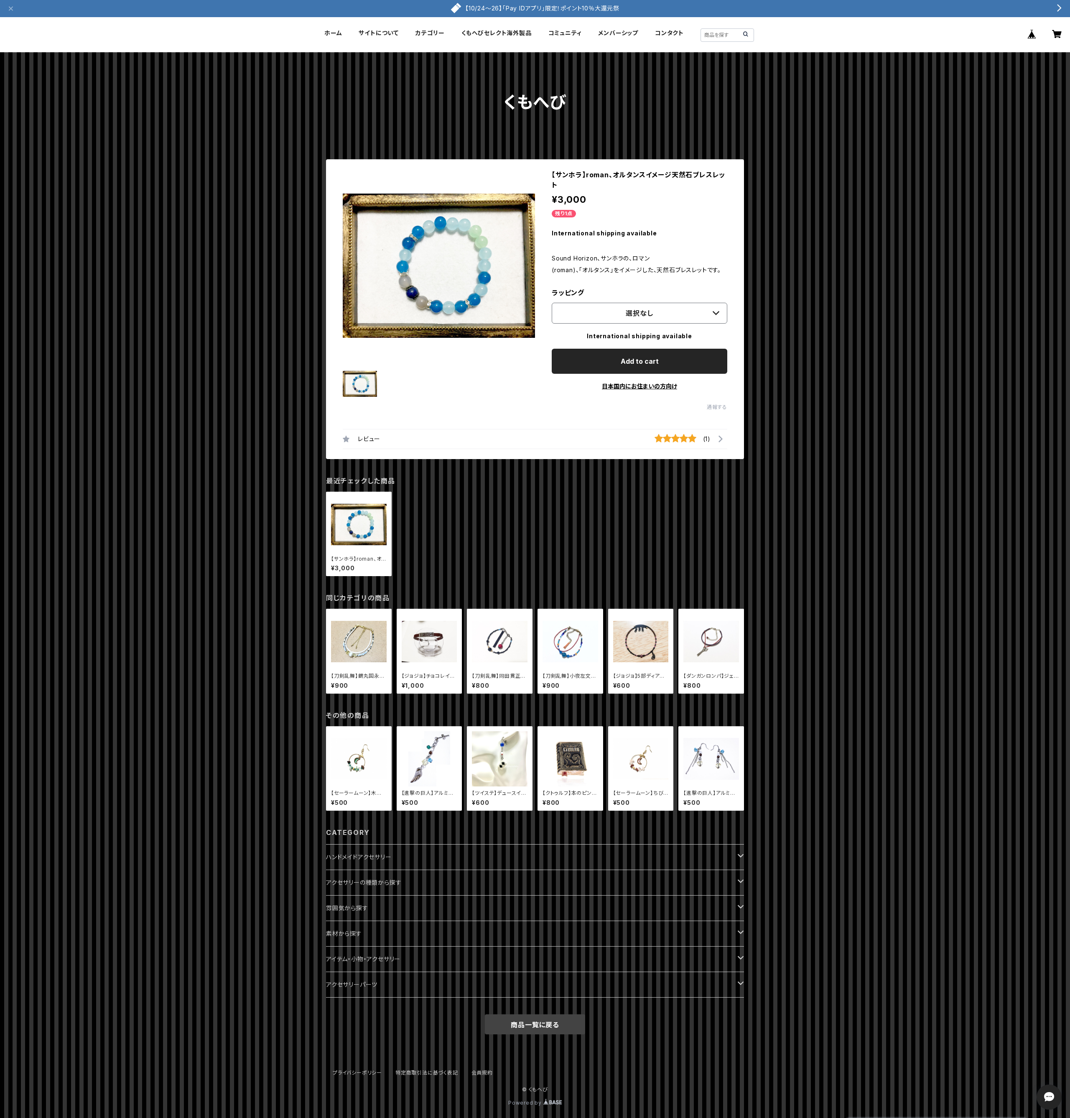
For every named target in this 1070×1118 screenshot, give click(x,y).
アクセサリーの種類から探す (363, 882)
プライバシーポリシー (357, 1073)
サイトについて (379, 32)
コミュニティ (565, 32)
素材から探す (344, 933)
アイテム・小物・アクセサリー (363, 958)
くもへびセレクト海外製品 (496, 32)
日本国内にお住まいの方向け (639, 386)
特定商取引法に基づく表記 (426, 1073)
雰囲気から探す (347, 907)
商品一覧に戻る (535, 1025)
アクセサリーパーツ (351, 984)
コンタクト (669, 32)
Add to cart (640, 361)
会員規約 (482, 1073)
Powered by (525, 1103)
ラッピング (568, 292)
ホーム (333, 32)
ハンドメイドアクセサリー (359, 856)
